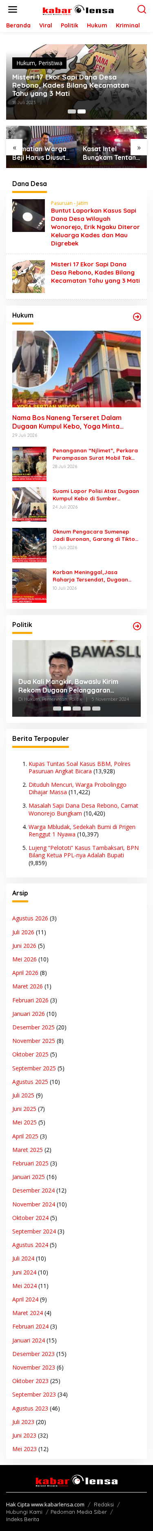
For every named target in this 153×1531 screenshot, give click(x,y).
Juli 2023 (23, 1422)
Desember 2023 (33, 1354)
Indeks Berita (22, 1519)
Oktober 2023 (30, 1381)
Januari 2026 (28, 1014)
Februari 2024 (30, 1326)
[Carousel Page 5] (96, 708)
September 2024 (34, 1231)
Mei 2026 (24, 959)
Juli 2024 (23, 1258)
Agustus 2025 (30, 1082)
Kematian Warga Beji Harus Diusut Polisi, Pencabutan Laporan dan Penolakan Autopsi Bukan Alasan (41, 153)
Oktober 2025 (30, 1054)
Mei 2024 (24, 1286)
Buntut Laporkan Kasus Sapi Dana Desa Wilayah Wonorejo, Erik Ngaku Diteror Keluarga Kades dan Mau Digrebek (95, 227)
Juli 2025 (23, 1095)
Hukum (25, 63)
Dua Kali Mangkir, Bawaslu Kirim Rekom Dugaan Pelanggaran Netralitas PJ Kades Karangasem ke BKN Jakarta (75, 686)
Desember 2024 (33, 1190)
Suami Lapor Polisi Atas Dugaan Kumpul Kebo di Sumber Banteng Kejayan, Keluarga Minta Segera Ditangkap (96, 495)
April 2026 (25, 973)
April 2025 (25, 1136)
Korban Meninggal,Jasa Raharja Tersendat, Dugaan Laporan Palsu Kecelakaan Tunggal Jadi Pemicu (90, 576)
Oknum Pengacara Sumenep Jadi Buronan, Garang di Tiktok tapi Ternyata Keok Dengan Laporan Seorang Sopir (95, 535)
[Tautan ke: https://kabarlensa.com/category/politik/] (137, 626)
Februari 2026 (30, 1000)
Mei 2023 (24, 1449)
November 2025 (33, 1041)
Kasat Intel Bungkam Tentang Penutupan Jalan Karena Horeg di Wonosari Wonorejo (111, 153)
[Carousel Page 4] (86, 708)
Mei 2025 (24, 1122)
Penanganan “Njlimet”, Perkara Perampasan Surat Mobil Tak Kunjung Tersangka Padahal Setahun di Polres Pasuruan (95, 454)
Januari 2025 (28, 1177)
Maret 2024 (27, 1313)
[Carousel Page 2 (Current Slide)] (82, 111)
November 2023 (33, 1367)
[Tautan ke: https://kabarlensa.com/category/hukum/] (137, 317)
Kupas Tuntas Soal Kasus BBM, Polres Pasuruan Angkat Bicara (80, 767)
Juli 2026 (23, 932)
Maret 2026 (27, 986)
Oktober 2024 (30, 1218)
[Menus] (12, 9)
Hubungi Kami (24, 1511)
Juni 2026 (24, 945)
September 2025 (34, 1068)
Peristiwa (50, 63)
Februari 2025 (30, 1163)
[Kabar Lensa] (78, 9)
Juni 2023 (24, 1435)
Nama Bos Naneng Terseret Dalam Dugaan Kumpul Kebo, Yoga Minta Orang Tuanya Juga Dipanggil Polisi (68, 422)
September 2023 (34, 1394)
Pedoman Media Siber (79, 1511)
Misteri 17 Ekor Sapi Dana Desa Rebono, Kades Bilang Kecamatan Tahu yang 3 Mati (70, 85)
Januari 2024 (28, 1340)
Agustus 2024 (30, 1245)
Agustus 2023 (30, 1408)
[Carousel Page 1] (72, 111)
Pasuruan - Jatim (69, 203)
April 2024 (25, 1299)
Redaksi (104, 1504)
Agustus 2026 (30, 918)
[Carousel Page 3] (77, 708)
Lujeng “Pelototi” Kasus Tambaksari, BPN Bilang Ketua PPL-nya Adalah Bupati (84, 851)
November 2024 (33, 1204)
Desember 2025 (33, 1027)
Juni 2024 (24, 1272)
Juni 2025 (24, 1109)
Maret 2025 (27, 1150)
